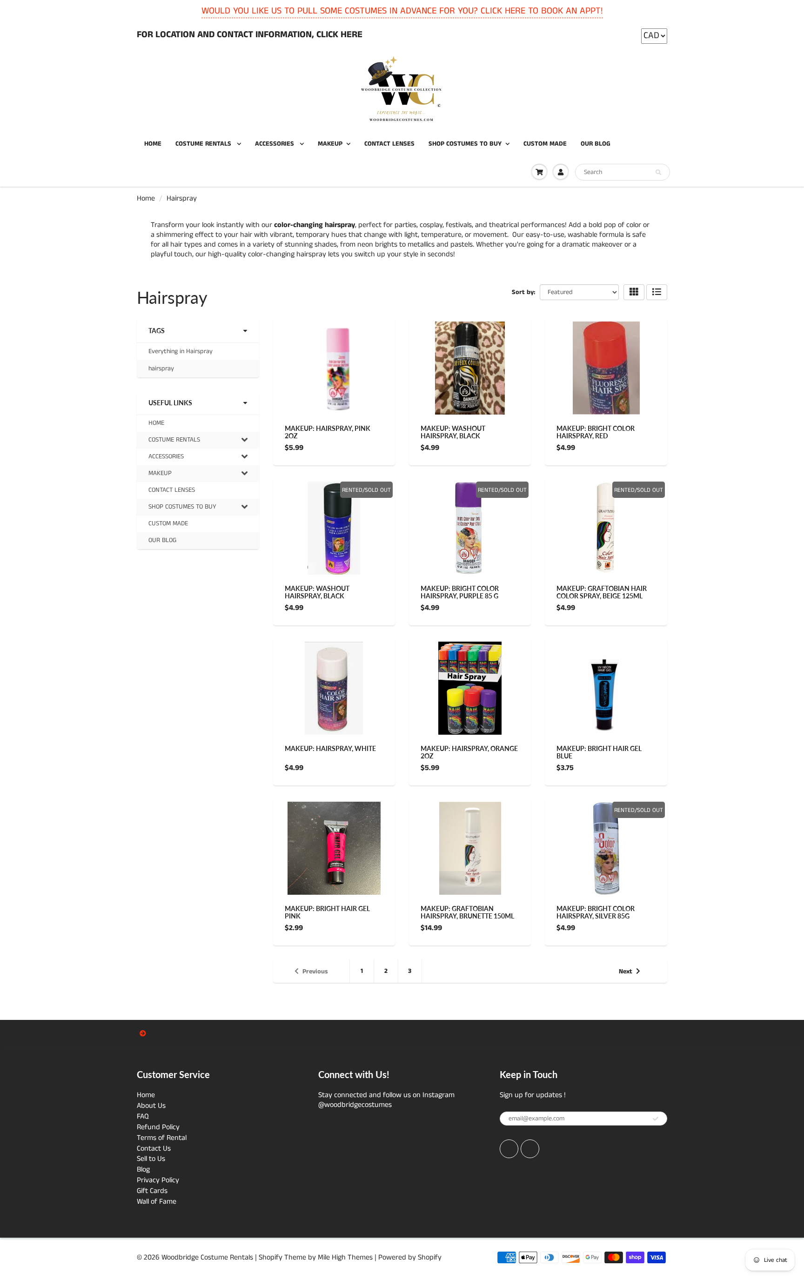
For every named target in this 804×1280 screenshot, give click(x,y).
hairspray (161, 368)
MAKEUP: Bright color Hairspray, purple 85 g (460, 592)
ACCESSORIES (275, 143)
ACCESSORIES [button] (166, 458)
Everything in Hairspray (180, 351)
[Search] (658, 172)
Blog (143, 1169)
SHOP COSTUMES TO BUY (465, 143)
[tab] (198, 440)
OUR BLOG (595, 143)
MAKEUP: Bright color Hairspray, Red (595, 432)
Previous (315, 971)
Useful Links (170, 403)
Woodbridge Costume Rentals (207, 1257)
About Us (151, 1105)
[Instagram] (530, 1148)
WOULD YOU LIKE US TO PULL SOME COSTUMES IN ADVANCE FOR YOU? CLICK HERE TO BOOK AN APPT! (402, 11)
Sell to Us (151, 1158)
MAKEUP (330, 143)
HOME (152, 143)
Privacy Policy (158, 1180)
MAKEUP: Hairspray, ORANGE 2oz (469, 752)
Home (146, 198)
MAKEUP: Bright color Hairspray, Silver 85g (595, 912)
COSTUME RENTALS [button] (174, 441)
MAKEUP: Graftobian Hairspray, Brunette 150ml (467, 912)
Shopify (270, 1257)
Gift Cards (152, 1191)
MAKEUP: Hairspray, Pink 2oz (327, 432)
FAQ (143, 1116)
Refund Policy (158, 1127)
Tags (156, 331)
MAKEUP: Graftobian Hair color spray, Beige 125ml (601, 592)
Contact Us (154, 1148)
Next (625, 971)
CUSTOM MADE (545, 143)
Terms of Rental (162, 1138)
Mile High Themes (345, 1257)
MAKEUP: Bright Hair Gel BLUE (599, 752)
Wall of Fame (156, 1201)
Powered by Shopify (410, 1257)
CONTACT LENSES (389, 143)
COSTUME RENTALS (204, 143)
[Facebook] (509, 1148)
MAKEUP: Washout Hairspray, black (453, 432)
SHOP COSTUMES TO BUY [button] (182, 508)
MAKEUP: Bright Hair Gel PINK (327, 912)
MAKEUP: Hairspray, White (330, 748)
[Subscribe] (655, 1119)
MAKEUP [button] (160, 475)
